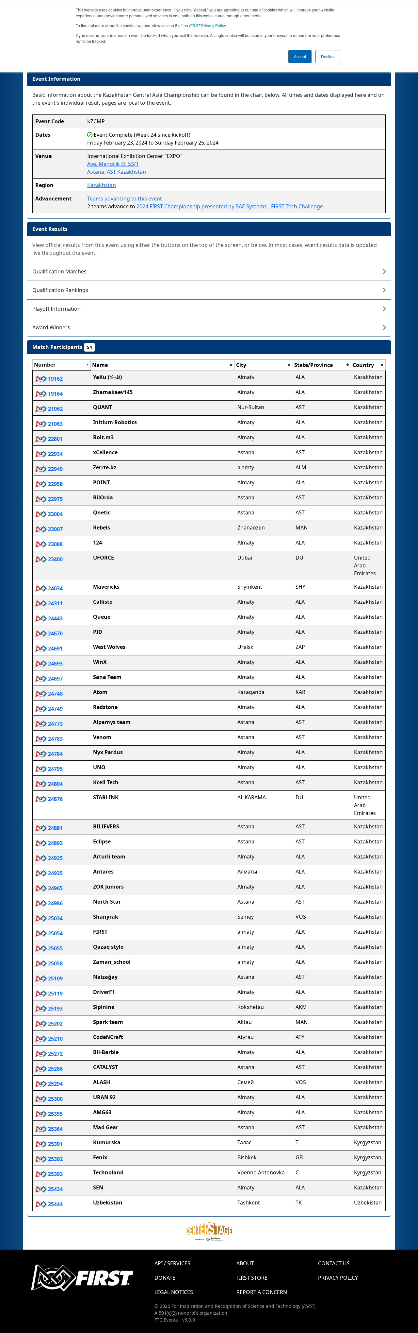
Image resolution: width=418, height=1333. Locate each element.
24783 (55, 738)
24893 (55, 843)
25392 (55, 1159)
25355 (55, 1113)
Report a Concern (261, 1292)
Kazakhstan (101, 185)
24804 (55, 784)
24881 (55, 828)
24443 (55, 618)
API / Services (172, 1263)
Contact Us (334, 1263)
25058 (55, 963)
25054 (55, 933)
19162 (55, 378)
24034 (55, 588)
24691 (55, 648)
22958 (55, 484)
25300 (55, 1098)
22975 (55, 499)
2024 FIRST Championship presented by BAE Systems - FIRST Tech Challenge (230, 206)
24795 (55, 768)
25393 (55, 1174)
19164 (55, 393)
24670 (55, 633)
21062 (55, 408)
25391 (55, 1144)
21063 (55, 423)
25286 (55, 1068)
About (245, 1263)
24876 (55, 799)
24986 (55, 903)
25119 (55, 993)
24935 (55, 873)
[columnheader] (62, 365)
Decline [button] (328, 56)
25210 (55, 1038)
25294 (55, 1083)
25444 (55, 1204)
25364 (55, 1129)
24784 (55, 753)
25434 (55, 1189)
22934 (55, 454)
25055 (55, 948)
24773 (55, 723)
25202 (55, 1023)
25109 (55, 978)
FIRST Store (251, 1277)
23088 (55, 544)
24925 (55, 858)
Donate (164, 1277)
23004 (55, 514)
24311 (55, 603)
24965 (55, 888)
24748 (55, 693)
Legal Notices (173, 1292)
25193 (55, 1008)
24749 (55, 708)
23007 (55, 529)
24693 (55, 663)
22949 (55, 469)
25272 (55, 1053)
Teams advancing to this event (124, 198)
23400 (55, 559)
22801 (55, 438)
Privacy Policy (207, 25)
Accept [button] (300, 56)
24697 (55, 678)
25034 (55, 918)
